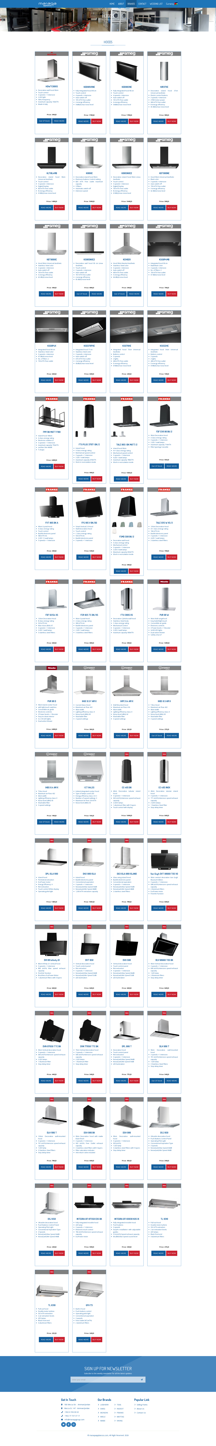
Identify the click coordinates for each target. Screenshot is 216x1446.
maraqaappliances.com (99, 1435)
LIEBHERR (104, 1404)
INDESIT (120, 1408)
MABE (102, 1420)
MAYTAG (120, 1416)
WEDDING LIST (156, 3)
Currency (170, 3)
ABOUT (121, 3)
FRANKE (120, 1412)
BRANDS (131, 3)
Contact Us (141, 1412)
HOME (112, 3)
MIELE (102, 1416)
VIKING (119, 1420)
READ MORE (59, 121)
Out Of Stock (44, 121)
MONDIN (104, 1412)
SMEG (102, 1408)
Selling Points (142, 1404)
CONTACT (142, 3)
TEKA (119, 1404)
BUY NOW (96, 121)
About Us (140, 1408)
